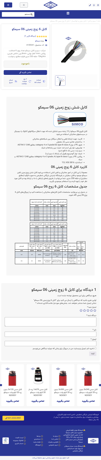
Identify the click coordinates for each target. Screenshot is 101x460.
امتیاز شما (91, 307)
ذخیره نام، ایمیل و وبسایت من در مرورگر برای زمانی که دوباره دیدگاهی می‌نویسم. (63, 349)
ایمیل (93, 339)
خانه (98, 21)
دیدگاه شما (91, 316)
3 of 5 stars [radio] (87, 310)
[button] (1, 385)
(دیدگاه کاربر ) (30, 36)
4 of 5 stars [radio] (84, 310)
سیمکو (37, 41)
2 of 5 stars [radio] (91, 310)
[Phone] (90, 5)
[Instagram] (98, 5)
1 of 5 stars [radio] (94, 310)
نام (94, 330)
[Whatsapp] (94, 5)
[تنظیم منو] (68, 13)
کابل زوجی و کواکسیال (78, 21)
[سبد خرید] (24, 4)
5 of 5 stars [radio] (81, 310)
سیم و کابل (92, 21)
